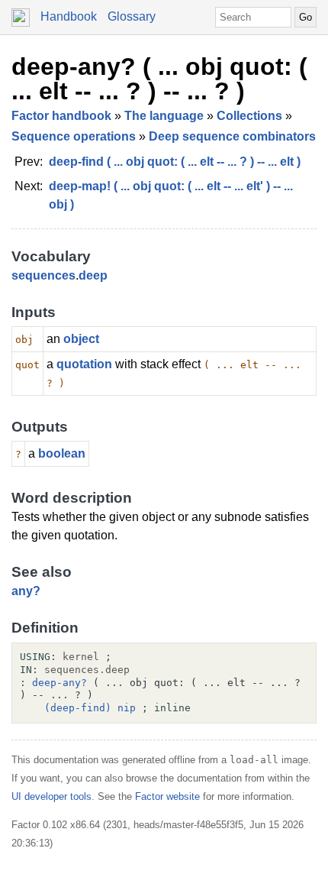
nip (126, 708)
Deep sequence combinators (232, 136)
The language (164, 115)
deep (93, 275)
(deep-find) (77, 708)
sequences (43, 275)
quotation (84, 364)
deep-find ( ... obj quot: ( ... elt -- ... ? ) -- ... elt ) (175, 161)
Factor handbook (61, 115)
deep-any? (59, 682)
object (81, 338)
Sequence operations (73, 136)
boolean (61, 453)
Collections (249, 115)
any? (25, 590)
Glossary (132, 16)
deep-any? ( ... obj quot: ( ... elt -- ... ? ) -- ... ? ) (159, 79)
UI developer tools (51, 796)
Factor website (167, 796)
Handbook (68, 16)
